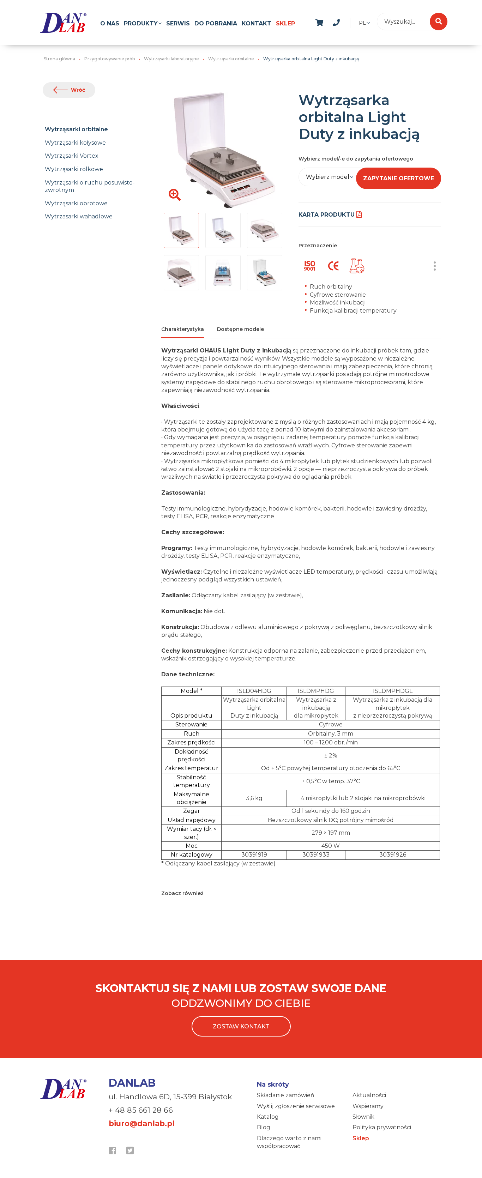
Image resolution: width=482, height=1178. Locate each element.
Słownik (363, 1116)
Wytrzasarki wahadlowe (79, 216)
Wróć (78, 90)
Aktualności (369, 1095)
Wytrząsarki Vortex (71, 155)
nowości (353, 21)
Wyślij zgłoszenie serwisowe (296, 1106)
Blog (263, 1127)
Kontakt (256, 23)
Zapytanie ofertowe (398, 178)
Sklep (285, 23)
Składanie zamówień (285, 1095)
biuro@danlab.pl (142, 1123)
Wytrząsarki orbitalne (76, 129)
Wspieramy (368, 1106)
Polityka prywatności (382, 1127)
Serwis (178, 23)
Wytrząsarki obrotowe (76, 203)
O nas (109, 23)
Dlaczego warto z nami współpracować (289, 1142)
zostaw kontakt (241, 1026)
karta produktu (327, 214)
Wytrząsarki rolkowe (74, 169)
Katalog (268, 1116)
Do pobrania (215, 23)
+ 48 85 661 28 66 (141, 1110)
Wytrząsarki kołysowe (75, 142)
